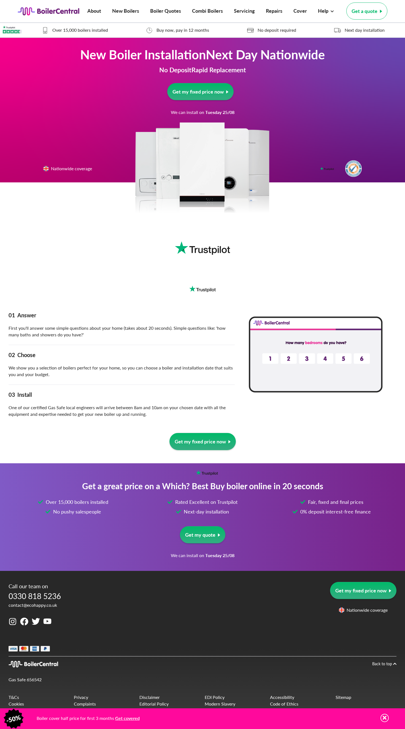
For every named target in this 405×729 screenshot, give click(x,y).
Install (20, 394)
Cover (300, 10)
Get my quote (200, 534)
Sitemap (343, 697)
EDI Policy (215, 697)
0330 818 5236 (35, 595)
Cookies (16, 704)
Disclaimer (149, 697)
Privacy (81, 697)
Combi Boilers (207, 10)
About (94, 10)
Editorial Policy (154, 704)
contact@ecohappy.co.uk (33, 605)
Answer (22, 315)
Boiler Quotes (165, 10)
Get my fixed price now (198, 91)
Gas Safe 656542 (25, 679)
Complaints (85, 704)
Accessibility (282, 697)
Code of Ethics (284, 704)
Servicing (244, 10)
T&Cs (14, 697)
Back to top (382, 663)
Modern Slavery (220, 704)
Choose (22, 355)
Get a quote (364, 10)
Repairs (274, 10)
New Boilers (125, 10)
